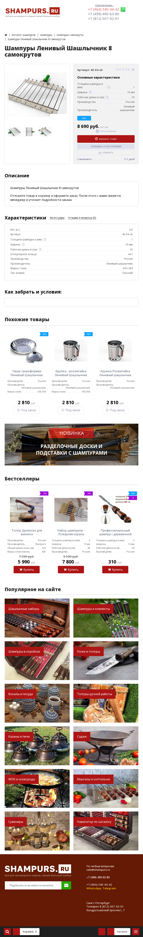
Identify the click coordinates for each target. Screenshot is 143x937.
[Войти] (101, 931)
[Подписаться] (66, 885)
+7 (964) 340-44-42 (103, 9)
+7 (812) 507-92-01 (103, 18)
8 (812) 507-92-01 (112, 906)
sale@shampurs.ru (98, 869)
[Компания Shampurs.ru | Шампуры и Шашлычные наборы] (6, 35)
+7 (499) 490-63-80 (103, 14)
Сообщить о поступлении (106, 146)
